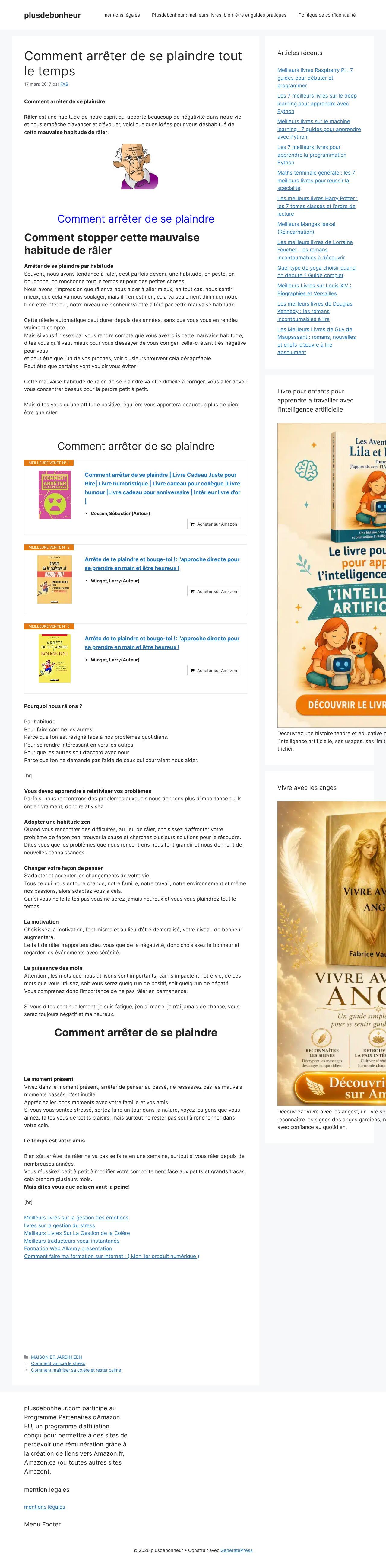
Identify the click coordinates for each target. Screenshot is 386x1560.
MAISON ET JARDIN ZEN (56, 1357)
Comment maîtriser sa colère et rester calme (76, 1370)
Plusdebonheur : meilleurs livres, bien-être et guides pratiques (219, 15)
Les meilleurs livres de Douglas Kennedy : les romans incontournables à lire (315, 311)
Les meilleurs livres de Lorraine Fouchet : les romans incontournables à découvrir (315, 250)
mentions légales (121, 15)
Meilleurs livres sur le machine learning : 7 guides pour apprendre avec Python (319, 129)
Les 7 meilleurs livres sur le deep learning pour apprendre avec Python (317, 103)
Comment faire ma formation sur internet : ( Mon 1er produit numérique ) (111, 1256)
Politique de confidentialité (327, 15)
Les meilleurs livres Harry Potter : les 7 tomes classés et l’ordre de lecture (317, 206)
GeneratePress (236, 1550)
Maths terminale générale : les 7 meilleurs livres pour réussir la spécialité (316, 180)
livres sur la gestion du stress (59, 1225)
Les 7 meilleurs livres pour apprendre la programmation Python (311, 154)
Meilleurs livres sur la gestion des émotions (76, 1218)
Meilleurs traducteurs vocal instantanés (71, 1241)
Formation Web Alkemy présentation (68, 1248)
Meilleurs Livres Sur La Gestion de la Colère (77, 1233)
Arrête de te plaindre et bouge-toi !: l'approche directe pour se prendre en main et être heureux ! (162, 563)
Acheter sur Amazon (217, 524)
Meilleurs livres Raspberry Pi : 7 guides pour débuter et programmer (315, 77)
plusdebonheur (52, 15)
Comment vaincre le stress (58, 1363)
